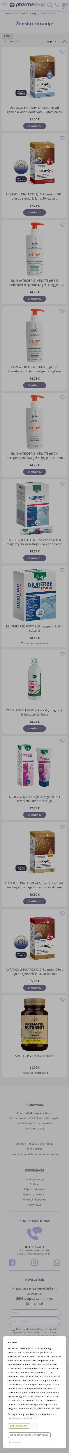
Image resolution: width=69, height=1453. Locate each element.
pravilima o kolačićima (20, 1418)
